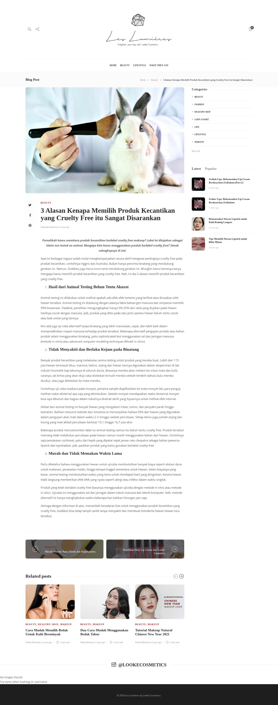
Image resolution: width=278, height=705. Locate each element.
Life (197, 127)
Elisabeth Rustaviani (49, 227)
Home (113, 65)
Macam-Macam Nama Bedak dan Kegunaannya (70, 551)
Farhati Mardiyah (33, 642)
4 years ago (214, 188)
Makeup (51, 547)
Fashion (199, 104)
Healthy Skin (48, 624)
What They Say (159, 65)
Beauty (125, 65)
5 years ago (47, 642)
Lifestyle (139, 65)
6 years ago (64, 227)
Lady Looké (202, 119)
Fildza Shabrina (87, 642)
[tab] (196, 169)
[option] (50, 614)
